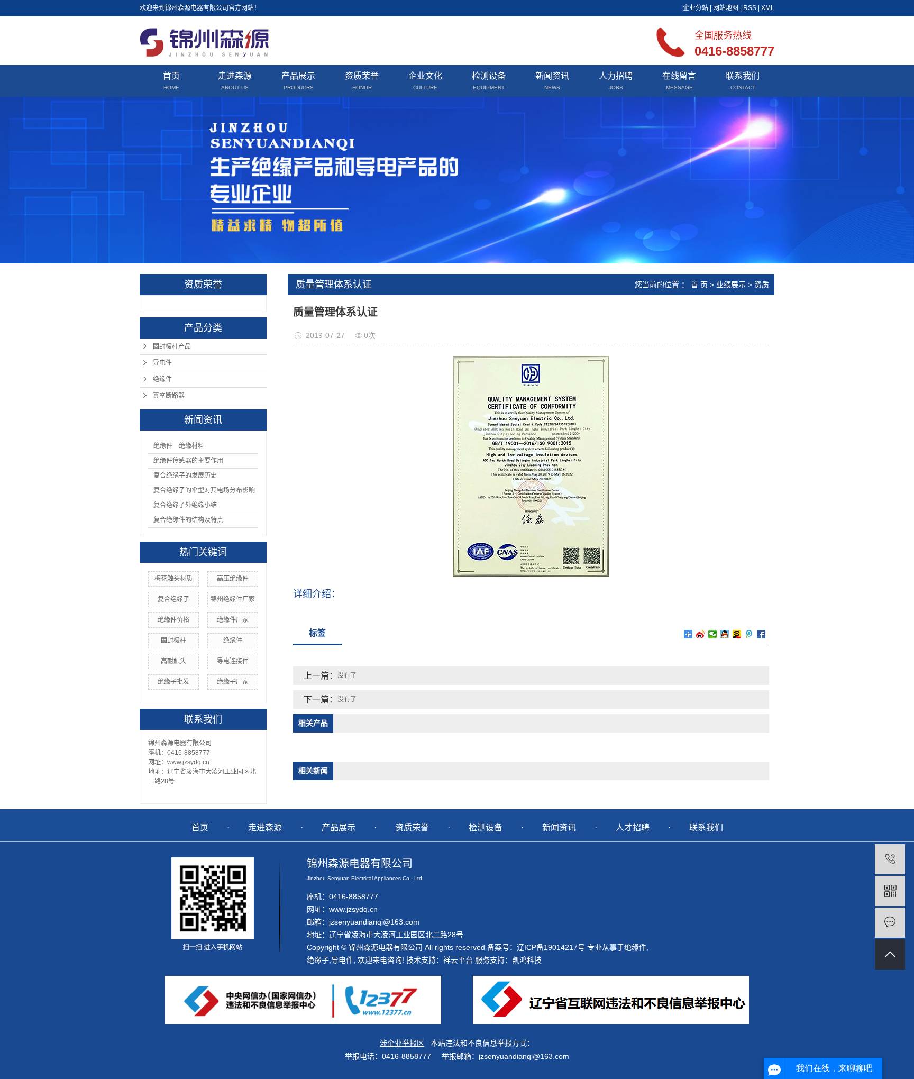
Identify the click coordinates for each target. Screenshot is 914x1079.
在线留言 (679, 75)
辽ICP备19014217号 (551, 947)
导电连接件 (233, 661)
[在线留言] (890, 923)
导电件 (162, 363)
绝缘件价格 (173, 620)
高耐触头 (173, 661)
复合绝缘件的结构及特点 (188, 520)
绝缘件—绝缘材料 (178, 446)
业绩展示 (731, 284)
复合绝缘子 (173, 599)
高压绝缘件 (233, 578)
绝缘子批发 (173, 681)
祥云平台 (458, 960)
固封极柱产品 (172, 346)
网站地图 (725, 8)
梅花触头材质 (173, 578)
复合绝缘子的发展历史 (185, 475)
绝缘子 (318, 960)
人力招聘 (616, 75)
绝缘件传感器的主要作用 (188, 460)
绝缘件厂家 (233, 620)
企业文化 (425, 75)
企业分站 (695, 8)
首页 (171, 75)
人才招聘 (633, 827)
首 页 (699, 284)
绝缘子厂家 (233, 681)
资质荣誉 (362, 75)
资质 (761, 284)
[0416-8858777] (890, 859)
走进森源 (235, 75)
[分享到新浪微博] (700, 634)
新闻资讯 (552, 75)
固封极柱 (173, 640)
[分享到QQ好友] (724, 634)
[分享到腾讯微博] (749, 634)
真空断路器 (169, 395)
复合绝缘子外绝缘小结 (185, 505)
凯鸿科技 (527, 960)
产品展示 (298, 75)
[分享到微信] (712, 634)
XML (767, 8)
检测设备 (489, 75)
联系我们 (743, 75)
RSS (749, 8)
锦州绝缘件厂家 (233, 599)
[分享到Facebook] (761, 634)
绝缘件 (162, 379)
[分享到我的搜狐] (737, 634)
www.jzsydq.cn (353, 909)
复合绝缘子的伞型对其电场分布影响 (204, 490)
